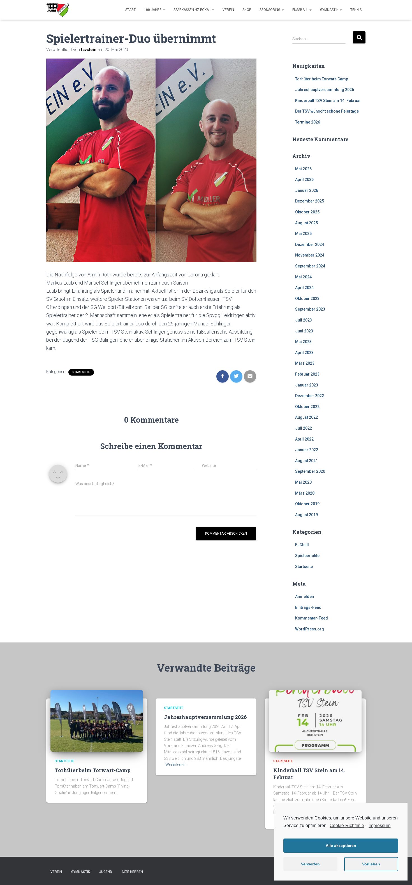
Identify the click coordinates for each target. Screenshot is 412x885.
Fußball (300, 10)
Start (130, 10)
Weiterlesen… (176, 764)
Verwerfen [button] (310, 864)
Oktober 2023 (307, 298)
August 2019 (306, 515)
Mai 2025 (303, 233)
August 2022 (306, 417)
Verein (228, 10)
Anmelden (304, 596)
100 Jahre (153, 10)
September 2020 (310, 471)
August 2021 (306, 460)
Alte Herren (132, 872)
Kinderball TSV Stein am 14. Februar (328, 100)
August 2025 (306, 223)
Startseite (81, 372)
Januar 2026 (306, 190)
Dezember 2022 (309, 395)
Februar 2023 (307, 374)
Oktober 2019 (307, 504)
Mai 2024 (303, 277)
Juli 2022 (303, 428)
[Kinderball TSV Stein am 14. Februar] (315, 720)
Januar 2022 (306, 450)
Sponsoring (270, 10)
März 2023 (304, 363)
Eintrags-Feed (308, 607)
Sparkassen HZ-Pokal (192, 10)
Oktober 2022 (307, 406)
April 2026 (304, 179)
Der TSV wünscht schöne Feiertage (327, 111)
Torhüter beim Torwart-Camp (321, 79)
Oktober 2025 (307, 212)
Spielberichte (307, 555)
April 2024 (304, 287)
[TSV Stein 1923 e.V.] (57, 10)
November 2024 (309, 255)
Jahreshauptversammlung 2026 (324, 89)
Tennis (356, 10)
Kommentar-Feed (311, 618)
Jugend (105, 872)
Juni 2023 (304, 331)
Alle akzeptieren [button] (341, 845)
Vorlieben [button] (371, 864)
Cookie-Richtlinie (347, 825)
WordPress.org (309, 629)
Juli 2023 (303, 320)
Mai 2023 (303, 341)
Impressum (379, 825)
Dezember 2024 (309, 244)
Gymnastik (329, 10)
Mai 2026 (303, 169)
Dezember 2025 (309, 201)
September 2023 (310, 309)
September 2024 (310, 266)
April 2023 (304, 352)
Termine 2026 (307, 122)
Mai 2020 (303, 482)
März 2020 (304, 493)
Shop (246, 10)
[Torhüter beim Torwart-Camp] (96, 720)
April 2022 (304, 439)
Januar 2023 (306, 385)
